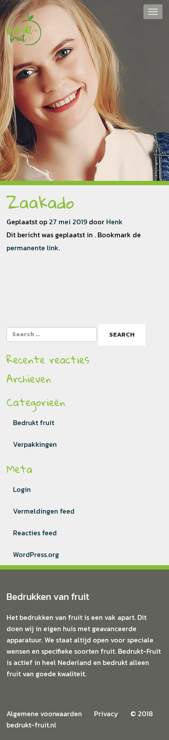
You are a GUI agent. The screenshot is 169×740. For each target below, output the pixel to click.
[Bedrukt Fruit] (23, 21)
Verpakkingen (35, 444)
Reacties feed (35, 532)
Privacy (106, 713)
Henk (114, 221)
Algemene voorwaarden (44, 713)
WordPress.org (36, 554)
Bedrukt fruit (33, 422)
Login (22, 489)
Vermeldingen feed (44, 511)
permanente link (32, 247)
